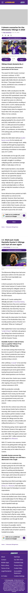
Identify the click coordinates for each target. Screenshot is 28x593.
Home (3, 227)
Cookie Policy (18, 568)
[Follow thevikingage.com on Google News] (24, 215)
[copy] (11, 35)
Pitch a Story (5, 565)
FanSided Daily (18, 562)
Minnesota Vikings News (12, 227)
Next (21, 59)
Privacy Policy (18, 565)
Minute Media (10, 580)
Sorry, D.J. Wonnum (8, 486)
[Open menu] (2, 2)
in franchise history (18, 302)
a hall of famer (6, 331)
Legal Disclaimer (6, 571)
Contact (3, 559)
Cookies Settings (19, 576)
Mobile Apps (5, 562)
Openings (17, 557)
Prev (6, 59)
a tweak (13, 363)
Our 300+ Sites (18, 559)
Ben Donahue (7, 32)
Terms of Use (5, 568)
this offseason (13, 438)
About (3, 557)
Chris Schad (6, 247)
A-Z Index (4, 576)
